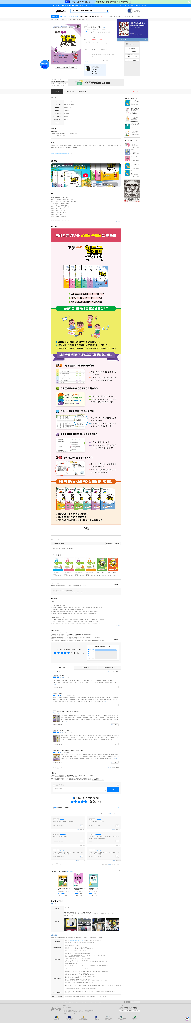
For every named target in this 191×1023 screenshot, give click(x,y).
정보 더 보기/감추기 (93, 32)
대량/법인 (138, 16)
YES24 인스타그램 (130, 1002)
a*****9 (61, 732)
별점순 (117, 671)
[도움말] (89, 42)
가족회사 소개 (135, 1002)
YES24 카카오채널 (124, 1002)
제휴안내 (91, 1001)
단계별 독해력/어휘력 (72, 133)
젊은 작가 (111, 16)
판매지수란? (109, 32)
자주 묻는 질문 (129, 1011)
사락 (86, 16)
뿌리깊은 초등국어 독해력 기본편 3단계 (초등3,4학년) (134, 109)
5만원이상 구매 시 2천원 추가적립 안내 (106, 44)
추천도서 (133, 16)
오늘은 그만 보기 (121, 39)
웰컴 (52, 19)
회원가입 (124, 5)
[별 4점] (57, 784)
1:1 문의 (81, 940)
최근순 (109, 671)
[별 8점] (61, 784)
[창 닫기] (104, 65)
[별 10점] (63, 784)
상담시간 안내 (136, 1011)
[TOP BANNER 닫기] (189, 2)
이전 (56, 671)
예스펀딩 (89, 16)
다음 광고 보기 (139, 13)
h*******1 (63, 695)
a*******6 (62, 677)
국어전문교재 (72, 19)
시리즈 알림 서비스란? (133, 54)
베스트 (61, 16)
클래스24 (94, 16)
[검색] (107, 11)
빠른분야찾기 (55, 16)
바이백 (72, 16)
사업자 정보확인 (91, 1010)
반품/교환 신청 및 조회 (74, 940)
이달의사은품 (123, 16)
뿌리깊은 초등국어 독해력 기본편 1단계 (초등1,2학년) (134, 117)
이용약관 (61, 1001)
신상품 (65, 16)
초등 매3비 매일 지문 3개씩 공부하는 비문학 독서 (134, 125)
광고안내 (86, 1001)
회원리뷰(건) (98, 32)
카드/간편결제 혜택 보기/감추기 (105, 49)
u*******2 (113, 829)
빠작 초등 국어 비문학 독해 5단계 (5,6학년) (134, 102)
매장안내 (76, 16)
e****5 (78, 829)
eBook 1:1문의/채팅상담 (133, 1008)
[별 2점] (56, 784)
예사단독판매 (117, 16)
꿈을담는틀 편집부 (87, 29)
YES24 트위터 (128, 1002)
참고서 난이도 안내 (67, 119)
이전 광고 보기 (138, 13)
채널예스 (82, 16)
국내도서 (57, 19)
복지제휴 (95, 1001)
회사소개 (52, 1001)
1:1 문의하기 (122, 1011)
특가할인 (129, 16)
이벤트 (68, 16)
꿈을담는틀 (95, 29)
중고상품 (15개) (87, 61)
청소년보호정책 (75, 1001)
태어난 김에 (94, 70)
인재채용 (56, 1001)
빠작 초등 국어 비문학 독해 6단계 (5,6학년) (134, 164)
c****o (61, 713)
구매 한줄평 (104, 813)
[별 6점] (59, 784)
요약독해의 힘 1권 (134, 131)
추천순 (113, 671)
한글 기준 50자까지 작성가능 (60, 788)
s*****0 (61, 752)
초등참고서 (64, 19)
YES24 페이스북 (126, 1002)
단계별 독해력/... (81, 19)
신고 (72, 677)
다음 (60, 671)
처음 (54, 671)
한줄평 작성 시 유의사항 (118, 785)
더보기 (136, 98)
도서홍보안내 (81, 1001)
